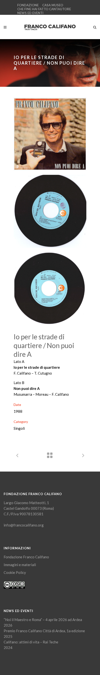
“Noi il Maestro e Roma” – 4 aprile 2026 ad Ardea (43, 619)
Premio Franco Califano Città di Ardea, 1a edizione (44, 631)
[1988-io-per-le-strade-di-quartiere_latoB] (50, 288)
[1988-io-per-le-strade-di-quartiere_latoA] (50, 211)
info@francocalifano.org (24, 525)
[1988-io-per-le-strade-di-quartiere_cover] (50, 133)
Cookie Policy (15, 572)
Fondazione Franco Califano (26, 557)
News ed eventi (30, 13)
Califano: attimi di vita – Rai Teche (31, 642)
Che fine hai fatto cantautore (44, 9)
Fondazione (28, 5)
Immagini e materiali (20, 564)
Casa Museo (52, 5)
